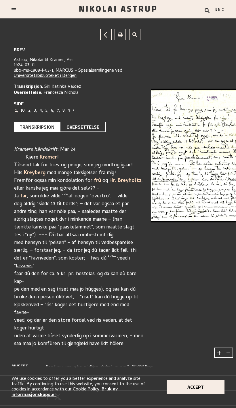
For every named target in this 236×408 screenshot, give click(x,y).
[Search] (207, 10)
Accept (195, 387)
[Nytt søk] (134, 34)
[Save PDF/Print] (120, 34)
